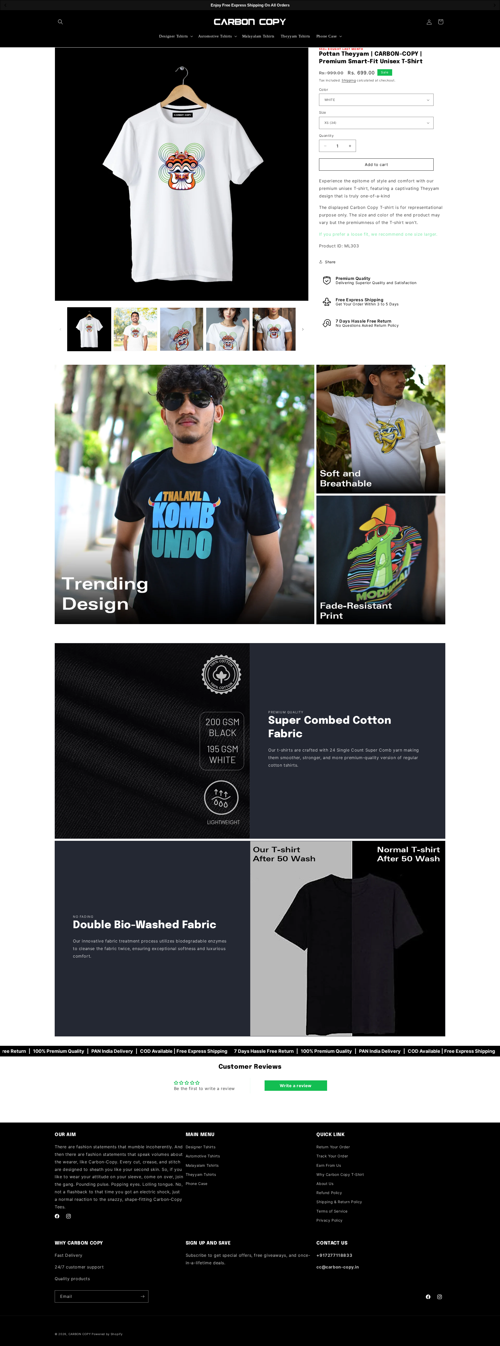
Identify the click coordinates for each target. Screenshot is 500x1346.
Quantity (326, 135)
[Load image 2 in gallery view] (135, 329)
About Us (324, 1183)
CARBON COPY (79, 1334)
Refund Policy (329, 1192)
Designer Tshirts (201, 1147)
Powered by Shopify (107, 1334)
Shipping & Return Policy (339, 1202)
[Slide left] (60, 329)
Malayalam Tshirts (202, 1165)
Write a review (295, 1085)
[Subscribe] (142, 1296)
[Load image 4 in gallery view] (227, 329)
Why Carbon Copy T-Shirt (340, 1174)
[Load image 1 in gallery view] (89, 329)
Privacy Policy (329, 1220)
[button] (60, 22)
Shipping (349, 80)
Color (323, 89)
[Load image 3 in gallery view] (181, 329)
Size (322, 112)
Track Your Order (332, 1156)
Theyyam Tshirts (201, 1174)
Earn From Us (328, 1165)
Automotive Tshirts (203, 1156)
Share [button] (330, 262)
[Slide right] (303, 329)
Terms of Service (332, 1211)
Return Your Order (333, 1147)
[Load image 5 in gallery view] (274, 329)
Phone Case (197, 1183)
